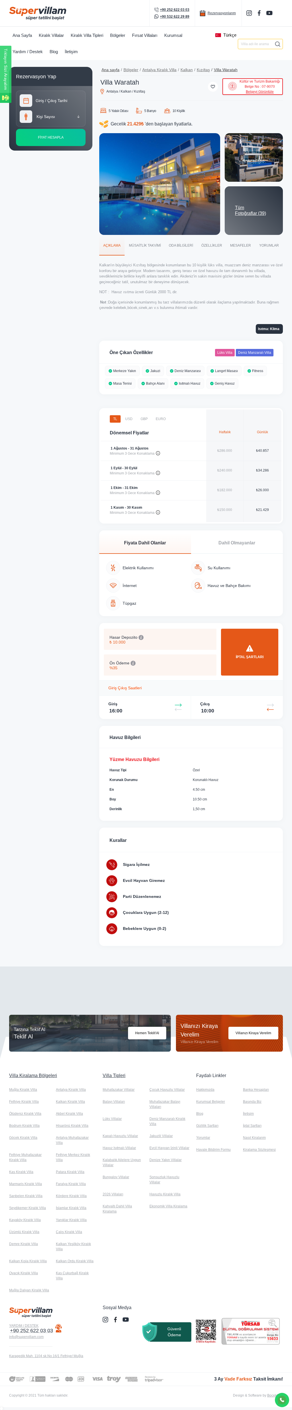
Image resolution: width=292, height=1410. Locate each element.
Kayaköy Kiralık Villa (25, 1220)
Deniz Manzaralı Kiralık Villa (167, 1121)
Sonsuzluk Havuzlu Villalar (164, 1179)
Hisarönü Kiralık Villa (72, 1126)
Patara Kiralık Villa (70, 1172)
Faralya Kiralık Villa (71, 1184)
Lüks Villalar (112, 1119)
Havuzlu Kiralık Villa (165, 1194)
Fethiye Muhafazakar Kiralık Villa (25, 1157)
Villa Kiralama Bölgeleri (33, 1075)
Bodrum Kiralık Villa (24, 1126)
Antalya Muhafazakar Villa (72, 1140)
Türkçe (229, 35)
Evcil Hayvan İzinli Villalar (169, 1148)
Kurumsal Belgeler (210, 1102)
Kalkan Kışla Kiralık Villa (28, 1261)
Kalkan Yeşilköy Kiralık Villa (73, 1246)
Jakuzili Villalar (161, 1136)
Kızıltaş (203, 69)
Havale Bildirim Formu (213, 1150)
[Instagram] (249, 13)
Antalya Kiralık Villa (159, 69)
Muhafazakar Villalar (119, 1090)
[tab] (112, 245)
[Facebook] (260, 13)
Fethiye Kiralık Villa (24, 1102)
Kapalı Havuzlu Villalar (120, 1136)
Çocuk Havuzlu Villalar (167, 1090)
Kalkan (187, 69)
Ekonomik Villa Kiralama (168, 1206)
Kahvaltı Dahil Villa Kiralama (117, 1208)
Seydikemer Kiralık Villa (27, 1208)
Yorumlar (203, 1138)
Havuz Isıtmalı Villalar (119, 1148)
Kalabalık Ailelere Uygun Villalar (122, 1162)
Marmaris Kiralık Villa (25, 1184)
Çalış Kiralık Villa (69, 1232)
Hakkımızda (205, 1090)
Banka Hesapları (256, 1090)
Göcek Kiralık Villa (23, 1138)
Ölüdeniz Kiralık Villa (25, 1114)
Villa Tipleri (114, 1075)
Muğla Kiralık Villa (23, 1090)
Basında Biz (252, 1102)
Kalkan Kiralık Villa (70, 1102)
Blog (199, 1114)
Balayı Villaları (114, 1102)
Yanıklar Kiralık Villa (71, 1220)
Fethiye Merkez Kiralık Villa (73, 1157)
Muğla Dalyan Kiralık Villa (29, 1290)
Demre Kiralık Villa (23, 1244)
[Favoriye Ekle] (213, 87)
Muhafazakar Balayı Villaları (164, 1104)
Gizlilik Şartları (207, 1126)
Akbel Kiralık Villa (69, 1114)
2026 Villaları (113, 1194)
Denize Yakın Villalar (165, 1160)
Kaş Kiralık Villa (21, 1172)
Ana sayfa (110, 69)
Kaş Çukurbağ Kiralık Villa (72, 1275)
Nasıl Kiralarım (254, 1138)
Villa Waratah (226, 69)
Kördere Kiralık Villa (71, 1196)
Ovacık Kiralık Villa (23, 1273)
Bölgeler (130, 69)
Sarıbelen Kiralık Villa (25, 1196)
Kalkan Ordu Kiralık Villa (75, 1261)
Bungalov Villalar (116, 1177)
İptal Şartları (252, 1126)
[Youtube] (270, 12)
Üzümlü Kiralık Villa (24, 1232)
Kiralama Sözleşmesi (259, 1150)
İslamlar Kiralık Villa (71, 1208)
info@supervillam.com (26, 1337)
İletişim (248, 1114)
